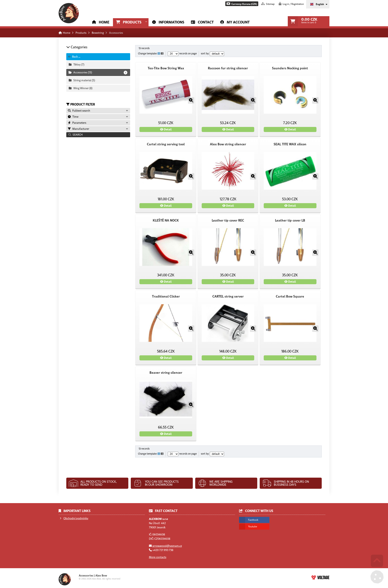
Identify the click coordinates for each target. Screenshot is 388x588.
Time (74, 117)
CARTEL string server (228, 296)
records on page (187, 53)
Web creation (320, 577)
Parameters (78, 123)
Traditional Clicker (166, 296)
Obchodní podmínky (75, 518)
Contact (206, 22)
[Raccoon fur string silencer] (228, 95)
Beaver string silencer (166, 373)
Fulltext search (80, 111)
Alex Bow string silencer (228, 144)
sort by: (205, 53)
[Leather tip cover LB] (290, 247)
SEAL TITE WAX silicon (290, 144)
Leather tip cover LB (290, 220)
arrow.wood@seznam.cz (167, 546)
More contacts (157, 557)
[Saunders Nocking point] (290, 95)
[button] (241, 3)
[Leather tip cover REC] (228, 247)
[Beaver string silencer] (165, 399)
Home (69, 13)
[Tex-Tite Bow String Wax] (165, 95)
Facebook (253, 519)
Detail (167, 129)
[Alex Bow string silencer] (228, 171)
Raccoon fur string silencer (228, 68)
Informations (171, 22)
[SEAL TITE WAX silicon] (290, 171)
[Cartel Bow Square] (290, 323)
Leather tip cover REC (228, 220)
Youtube (252, 526)
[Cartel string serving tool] (165, 171)
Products (132, 22)
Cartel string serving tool (166, 144)
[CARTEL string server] (228, 323)
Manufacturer (80, 129)
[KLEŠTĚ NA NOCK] (165, 247)
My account (238, 22)
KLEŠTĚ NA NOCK (166, 220)
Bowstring (98, 32)
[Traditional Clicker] (165, 323)
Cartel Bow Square (290, 296)
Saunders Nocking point (290, 68)
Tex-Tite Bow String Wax (166, 68)
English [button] (320, 4)
